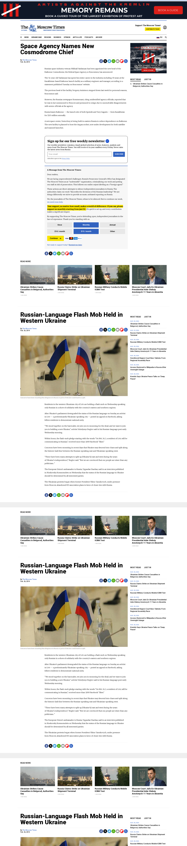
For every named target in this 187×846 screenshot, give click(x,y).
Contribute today (153, 29)
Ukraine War (36, 37)
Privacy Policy (66, 158)
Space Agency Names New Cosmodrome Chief (57, 49)
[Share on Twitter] (105, 61)
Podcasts (89, 37)
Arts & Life (77, 37)
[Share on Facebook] (101, 61)
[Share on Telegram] (109, 61)
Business (57, 37)
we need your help (55, 202)
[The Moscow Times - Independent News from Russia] (42, 27)
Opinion (67, 37)
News (26, 37)
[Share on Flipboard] (122, 61)
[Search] (166, 37)
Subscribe (119, 154)
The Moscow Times (30, 60)
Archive (99, 37)
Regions (47, 37)
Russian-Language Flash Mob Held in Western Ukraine (71, 317)
